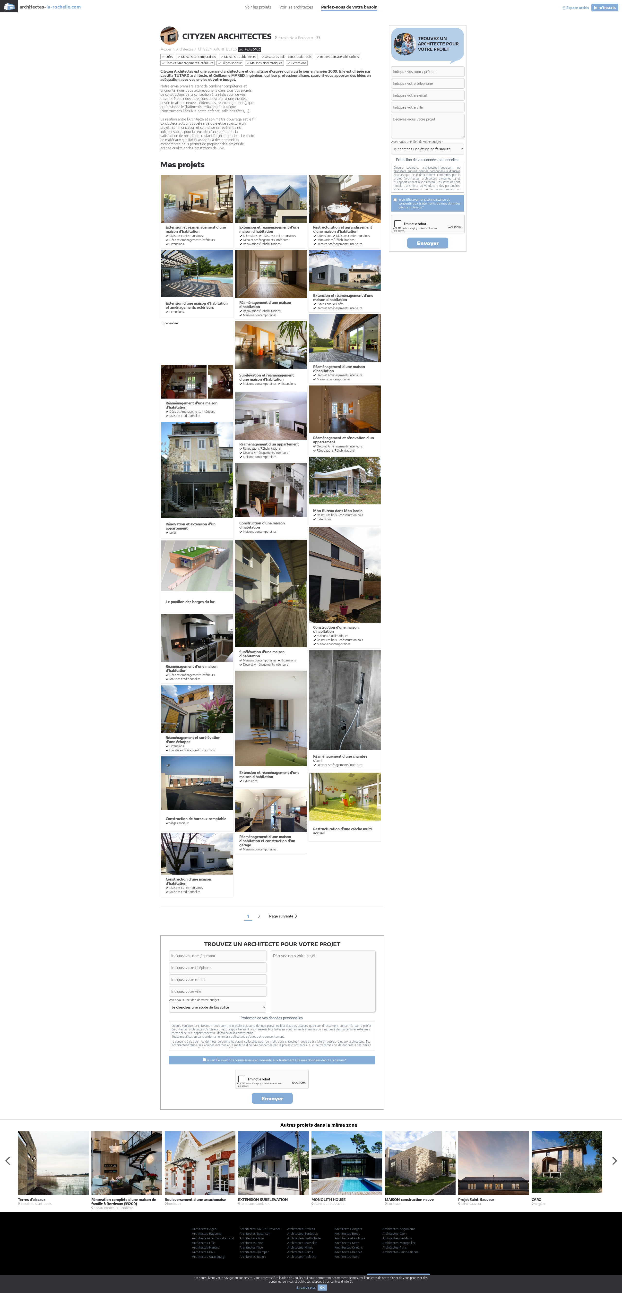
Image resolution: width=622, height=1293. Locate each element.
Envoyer (272, 1098)
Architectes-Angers (348, 1229)
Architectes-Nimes (300, 1247)
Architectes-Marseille (302, 1243)
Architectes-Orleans (349, 1247)
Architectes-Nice (251, 1247)
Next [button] (614, 1160)
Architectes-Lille (203, 1243)
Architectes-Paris (394, 1247)
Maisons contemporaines (198, 57)
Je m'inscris (605, 7)
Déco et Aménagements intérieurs (189, 63)
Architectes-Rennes (348, 1252)
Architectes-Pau (203, 1252)
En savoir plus (306, 1287)
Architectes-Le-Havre (350, 1238)
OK (322, 1287)
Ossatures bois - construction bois (287, 57)
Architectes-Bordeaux (302, 1233)
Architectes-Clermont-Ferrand (213, 1238)
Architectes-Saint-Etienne (400, 1252)
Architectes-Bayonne (206, 1233)
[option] (54, 1168)
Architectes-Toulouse (301, 1257)
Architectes (184, 49)
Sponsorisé (170, 323)
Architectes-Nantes (205, 1247)
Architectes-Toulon (253, 1257)
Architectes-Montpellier (398, 1243)
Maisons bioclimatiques (266, 63)
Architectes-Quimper (254, 1252)
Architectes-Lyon (251, 1243)
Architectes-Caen (394, 1233)
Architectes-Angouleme (398, 1229)
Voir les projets (258, 7)
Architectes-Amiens (301, 1229)
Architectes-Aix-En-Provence (260, 1229)
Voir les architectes (296, 7)
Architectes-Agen (204, 1229)
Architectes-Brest (347, 1233)
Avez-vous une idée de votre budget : (195, 1000)
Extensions (298, 63)
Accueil (166, 49)
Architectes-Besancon (255, 1233)
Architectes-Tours (347, 1257)
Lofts (169, 57)
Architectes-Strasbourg (208, 1257)
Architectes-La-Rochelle (304, 1238)
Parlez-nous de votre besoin (349, 7)
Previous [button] (7, 1160)
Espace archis (577, 8)
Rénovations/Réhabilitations (339, 57)
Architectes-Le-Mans (397, 1238)
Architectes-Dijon (252, 1238)
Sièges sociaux (231, 63)
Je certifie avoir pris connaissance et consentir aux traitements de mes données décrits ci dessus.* (276, 1060)
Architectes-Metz (347, 1243)
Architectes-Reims (300, 1252)
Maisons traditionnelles (240, 57)
